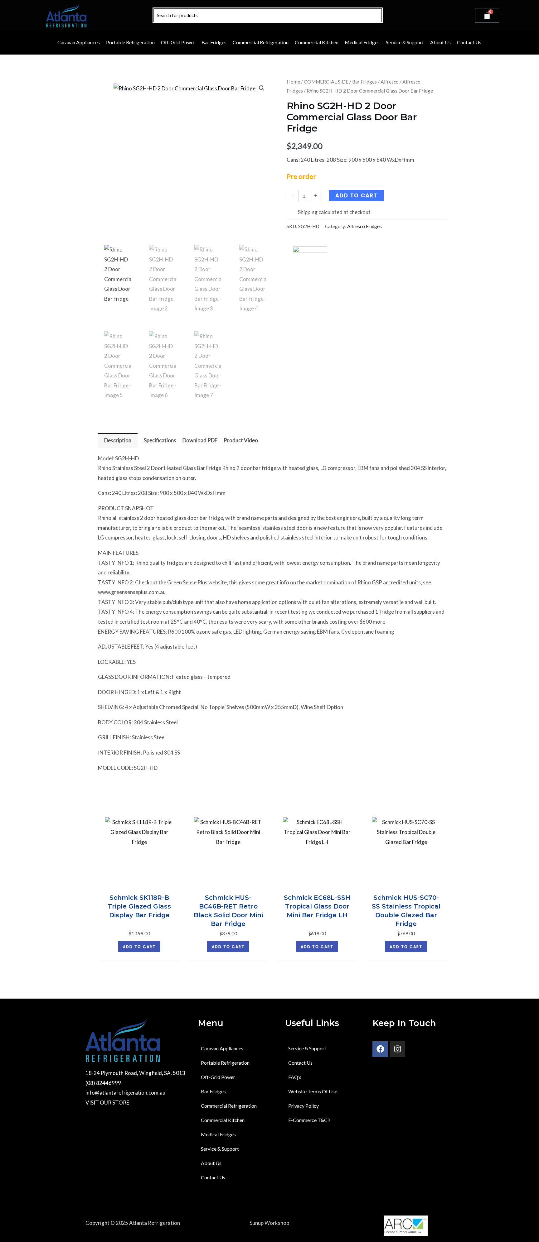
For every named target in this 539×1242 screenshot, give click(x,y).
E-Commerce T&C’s (309, 1120)
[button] (261, 88)
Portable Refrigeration (130, 42)
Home (293, 81)
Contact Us (469, 42)
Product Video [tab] (241, 440)
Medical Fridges (362, 42)
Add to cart (356, 195)
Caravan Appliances (78, 42)
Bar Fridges (214, 42)
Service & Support (405, 42)
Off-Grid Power (178, 42)
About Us (440, 42)
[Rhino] (310, 254)
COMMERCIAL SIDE (326, 81)
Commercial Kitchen (316, 42)
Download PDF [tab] (199, 440)
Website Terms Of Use (312, 1091)
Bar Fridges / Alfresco (375, 81)
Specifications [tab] (160, 440)
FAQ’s (294, 1077)
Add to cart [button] (139, 946)
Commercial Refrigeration (261, 42)
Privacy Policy (303, 1106)
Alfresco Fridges (364, 226)
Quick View (139, 883)
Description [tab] (117, 440)
